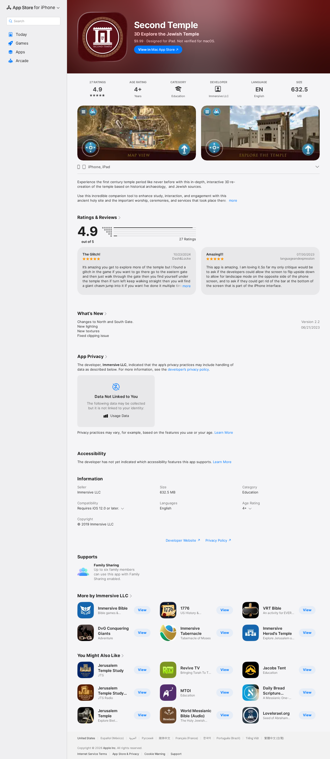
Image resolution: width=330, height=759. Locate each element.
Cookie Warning (154, 754)
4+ (244, 508)
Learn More (223, 432)
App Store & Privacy (125, 754)
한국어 (207, 738)
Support (176, 754)
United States (86, 738)
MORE (187, 286)
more (233, 200)
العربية (132, 738)
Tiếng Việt (252, 738)
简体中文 (164, 738)
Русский (147, 738)
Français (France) (187, 738)
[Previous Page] (72, 133)
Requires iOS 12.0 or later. (98, 508)
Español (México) (112, 738)
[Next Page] (324, 133)
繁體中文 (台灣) (274, 738)
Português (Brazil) (228, 738)
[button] (33, 34)
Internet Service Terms (92, 754)
